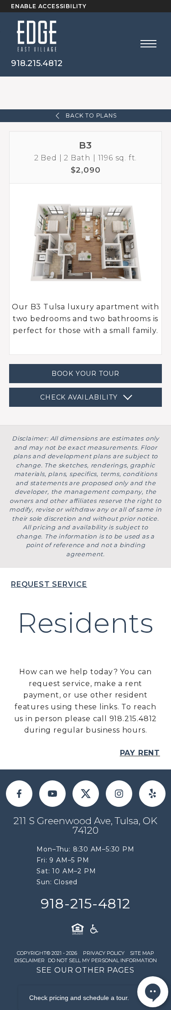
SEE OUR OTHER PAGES (85, 970)
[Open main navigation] (148, 44)
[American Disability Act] (93, 929)
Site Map (142, 953)
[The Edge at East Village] (36, 36)
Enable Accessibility (49, 6)
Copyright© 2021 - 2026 (47, 953)
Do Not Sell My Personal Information (102, 960)
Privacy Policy (103, 953)
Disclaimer (29, 960)
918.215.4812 (36, 63)
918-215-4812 (86, 903)
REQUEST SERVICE (49, 584)
